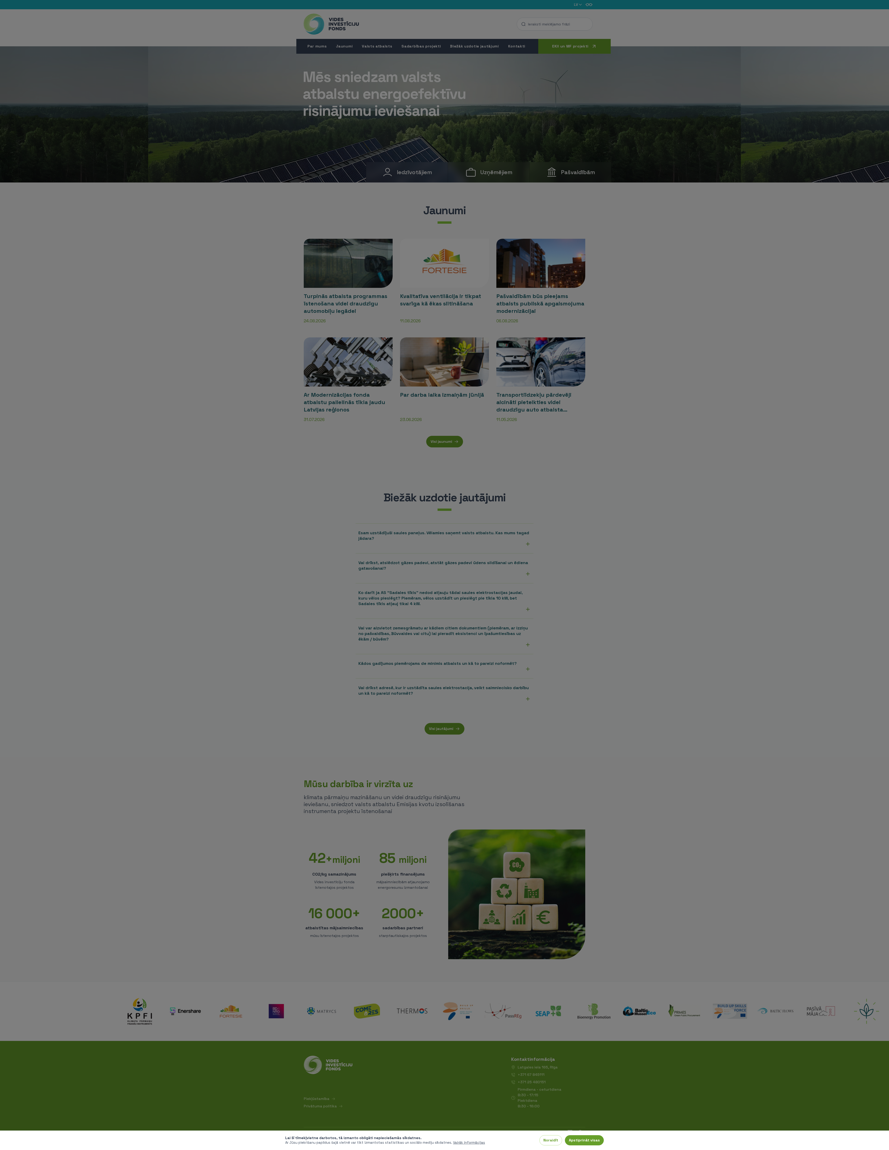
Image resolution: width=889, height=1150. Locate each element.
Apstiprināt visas (584, 1140)
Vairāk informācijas (469, 1142)
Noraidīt (550, 1140)
